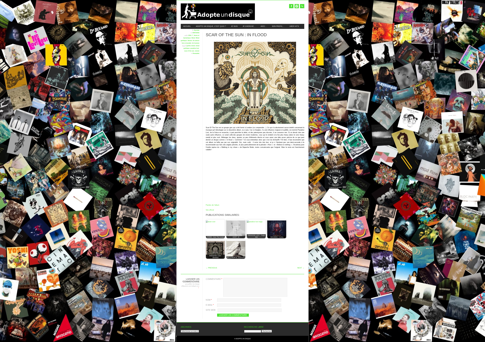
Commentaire (214, 279)
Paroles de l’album (212, 205)
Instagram (297, 6)
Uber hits (294, 26)
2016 (189, 35)
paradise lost (194, 48)
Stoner (190, 40)
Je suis (234, 26)
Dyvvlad (196, 30)
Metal (193, 38)
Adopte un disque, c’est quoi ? (211, 26)
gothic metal (191, 45)
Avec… (264, 26)
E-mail (210, 305)
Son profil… (278, 26)
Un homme (195, 43)
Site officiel (210, 210)
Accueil (187, 26)
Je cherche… (249, 26)
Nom (209, 300)
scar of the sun (189, 51)
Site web (210, 310)
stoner (197, 51)
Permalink (196, 53)
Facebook (291, 6)
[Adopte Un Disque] (218, 19)
